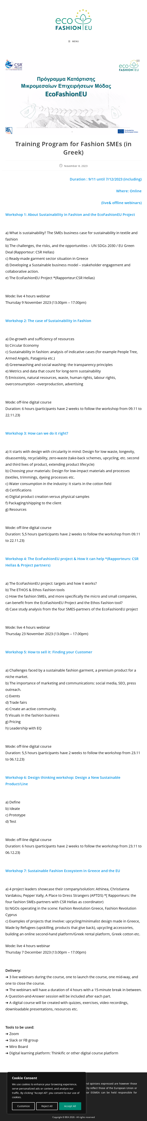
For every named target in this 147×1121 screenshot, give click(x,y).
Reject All (47, 1106)
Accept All (70, 1106)
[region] (46, 1093)
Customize (23, 1106)
